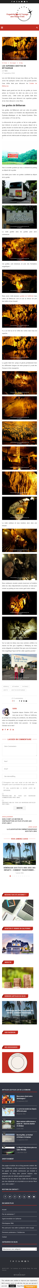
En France (4, 63)
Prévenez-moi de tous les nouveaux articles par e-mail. (18, 803)
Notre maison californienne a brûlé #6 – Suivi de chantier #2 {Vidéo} (26, 1124)
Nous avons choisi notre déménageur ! (24, 1097)
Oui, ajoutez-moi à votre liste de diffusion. (19, 789)
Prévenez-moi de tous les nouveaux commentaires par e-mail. (18, 796)
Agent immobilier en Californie (11, 1219)
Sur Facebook (10, 1032)
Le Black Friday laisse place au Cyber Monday (27, 1149)
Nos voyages (13, 63)
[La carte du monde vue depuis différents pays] (8, 1112)
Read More (20, 1286)
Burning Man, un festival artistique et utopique (25, 1136)
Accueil (4, 1209)
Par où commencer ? (8, 1214)
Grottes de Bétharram (18, 690)
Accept (12, 1286)
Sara (6, 71)
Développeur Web (8, 1223)
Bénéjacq (6, 686)
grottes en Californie (26, 296)
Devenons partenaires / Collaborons (13, 1232)
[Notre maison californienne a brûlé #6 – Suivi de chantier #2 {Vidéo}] (8, 1124)
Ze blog (21, 63)
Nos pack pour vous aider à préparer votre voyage (18, 1228)
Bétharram (15, 686)
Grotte (5, 690)
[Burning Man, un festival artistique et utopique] (8, 1138)
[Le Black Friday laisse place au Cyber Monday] (8, 1150)
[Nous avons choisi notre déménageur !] (8, 1099)
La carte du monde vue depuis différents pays (26, 1110)
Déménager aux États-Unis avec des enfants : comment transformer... (19, 1011)
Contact (4, 1237)
